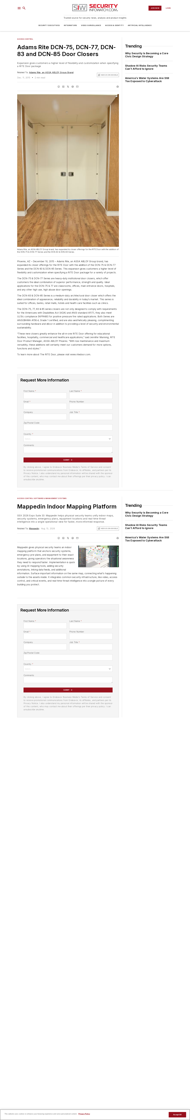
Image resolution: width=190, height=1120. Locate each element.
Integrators (70, 25)
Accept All (177, 1115)
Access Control (25, 39)
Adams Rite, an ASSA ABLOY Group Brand (51, 72)
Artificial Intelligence (140, 25)
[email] (77, 86)
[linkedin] (63, 86)
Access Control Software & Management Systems (41, 498)
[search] (24, 8)
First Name (30, 391)
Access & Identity (114, 25)
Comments (29, 445)
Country (28, 434)
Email (27, 401)
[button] (19, 8)
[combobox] (68, 439)
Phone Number (76, 401)
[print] (117, 86)
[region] (95, 1114)
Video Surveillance (91, 25)
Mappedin (34, 528)
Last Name (75, 391)
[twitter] (68, 86)
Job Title (74, 412)
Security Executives (49, 25)
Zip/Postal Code (31, 422)
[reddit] (72, 86)
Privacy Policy (84, 1114)
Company (28, 412)
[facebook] (58, 86)
